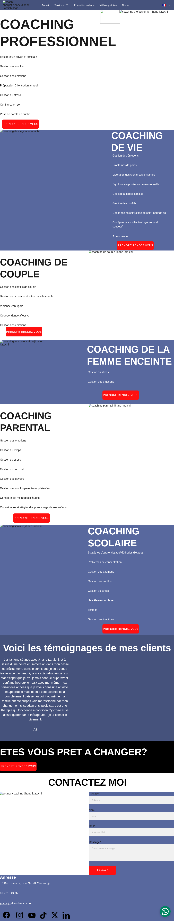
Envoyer (102, 870)
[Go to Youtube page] (33, 915)
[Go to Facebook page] (6, 915)
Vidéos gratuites (108, 5)
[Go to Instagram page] (19, 915)
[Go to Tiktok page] (45, 915)
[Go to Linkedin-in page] (66, 915)
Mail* (92, 826)
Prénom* (94, 794)
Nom (91, 810)
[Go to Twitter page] (56, 915)
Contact (126, 5)
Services (59, 5)
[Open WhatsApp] (165, 911)
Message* (95, 842)
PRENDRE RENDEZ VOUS (20, 124)
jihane (3, 903)
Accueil (45, 5)
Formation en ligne (84, 5)
